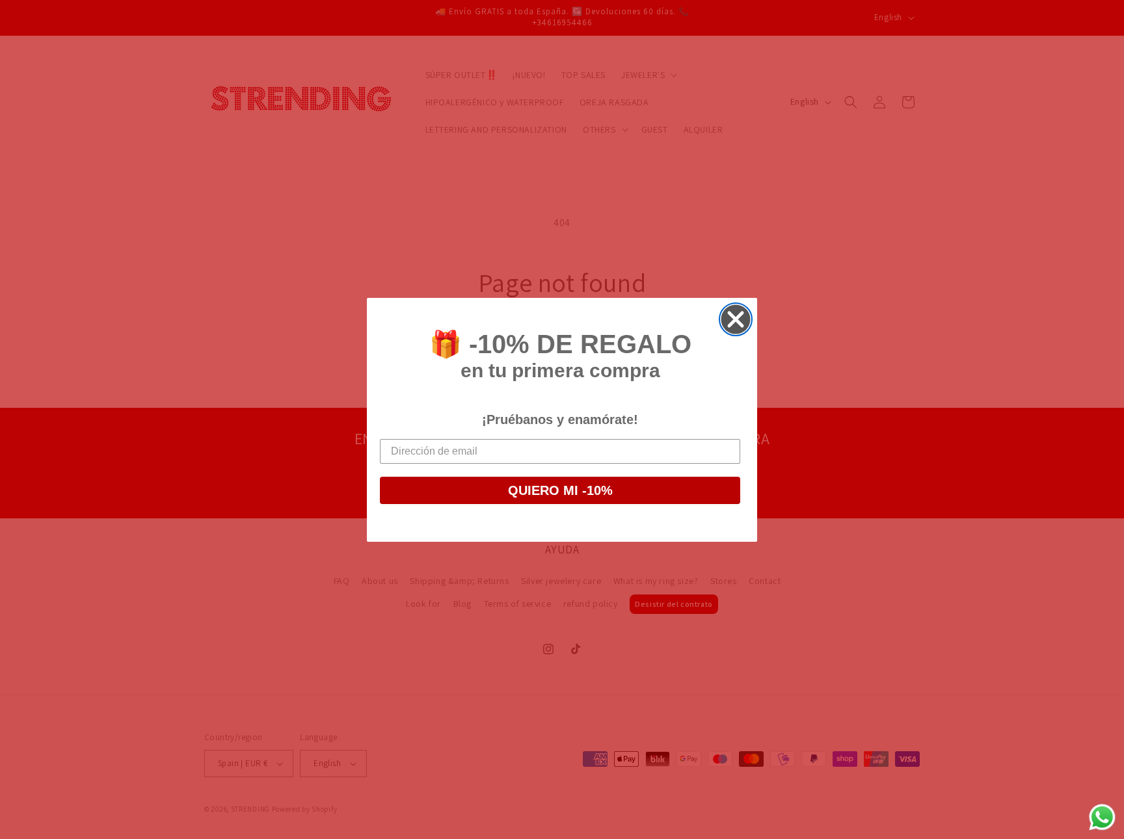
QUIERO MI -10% (560, 490)
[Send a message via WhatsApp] (1102, 817)
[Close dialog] (735, 319)
